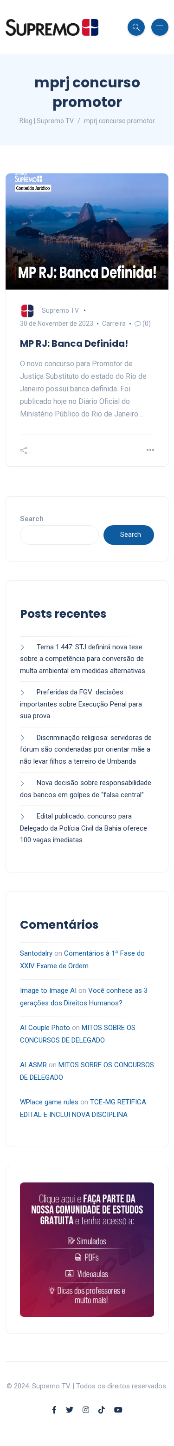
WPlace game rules (49, 1102)
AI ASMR (33, 1065)
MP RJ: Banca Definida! (74, 343)
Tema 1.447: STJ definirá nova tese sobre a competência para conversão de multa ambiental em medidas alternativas (83, 659)
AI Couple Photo (45, 1027)
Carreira (114, 323)
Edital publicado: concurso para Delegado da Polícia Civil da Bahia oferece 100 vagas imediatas (83, 828)
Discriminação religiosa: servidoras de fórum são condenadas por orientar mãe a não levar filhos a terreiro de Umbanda (86, 749)
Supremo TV (60, 310)
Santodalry (36, 953)
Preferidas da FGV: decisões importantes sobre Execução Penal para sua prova (81, 704)
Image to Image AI (48, 990)
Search (32, 519)
